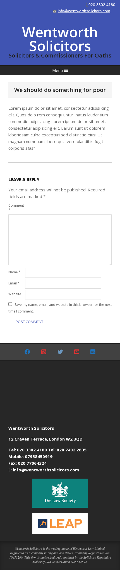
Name (14, 272)
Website (14, 294)
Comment (16, 207)
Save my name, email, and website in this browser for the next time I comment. (60, 308)
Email (14, 283)
